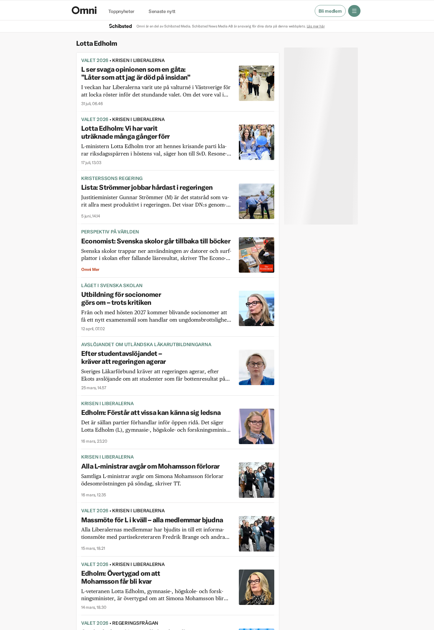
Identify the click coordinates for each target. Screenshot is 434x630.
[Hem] (84, 10)
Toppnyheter (121, 11)
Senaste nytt (162, 11)
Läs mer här (316, 26)
